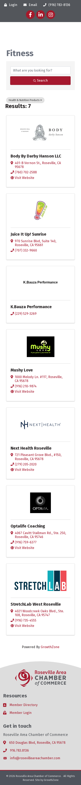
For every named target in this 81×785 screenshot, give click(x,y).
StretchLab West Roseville (36, 604)
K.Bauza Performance (31, 306)
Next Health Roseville (31, 448)
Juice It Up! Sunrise (28, 234)
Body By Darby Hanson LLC (36, 156)
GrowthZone (50, 647)
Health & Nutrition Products (24, 100)
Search (42, 80)
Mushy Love (22, 370)
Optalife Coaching (28, 526)
